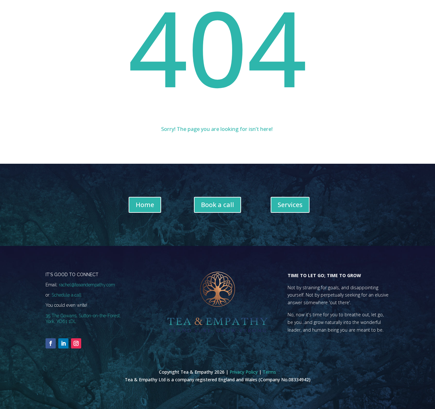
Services (290, 204)
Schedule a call (67, 295)
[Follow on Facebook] (51, 343)
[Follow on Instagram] (76, 343)
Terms (269, 372)
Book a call (217, 204)
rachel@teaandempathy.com (87, 284)
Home (145, 204)
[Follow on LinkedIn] (63, 343)
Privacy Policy (244, 372)
